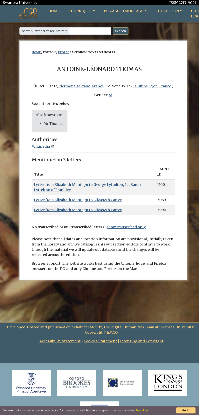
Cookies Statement (100, 341)
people (63, 52)
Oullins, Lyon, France (153, 86)
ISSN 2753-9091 (182, 2)
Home (53, 11)
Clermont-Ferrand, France (81, 86)
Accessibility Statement (60, 341)
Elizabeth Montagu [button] (124, 11)
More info (142, 410)
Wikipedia (41, 146)
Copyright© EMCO (101, 332)
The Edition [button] (167, 11)
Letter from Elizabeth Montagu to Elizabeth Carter (78, 200)
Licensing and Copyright (141, 341)
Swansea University (20, 2)
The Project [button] (80, 11)
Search (120, 31)
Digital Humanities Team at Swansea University (152, 327)
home (36, 52)
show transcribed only (126, 227)
